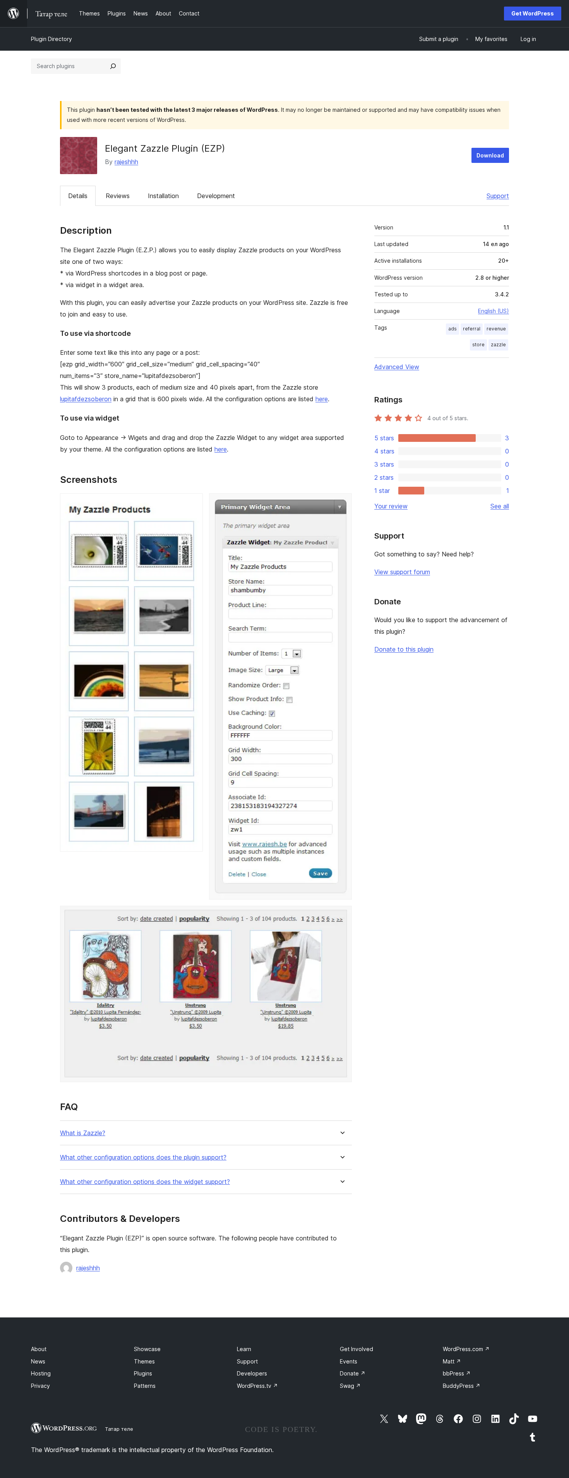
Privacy (40, 1385)
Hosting (41, 1373)
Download (490, 155)
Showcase (147, 1349)
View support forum (402, 572)
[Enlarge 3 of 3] (341, 916)
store (478, 344)
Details (77, 196)
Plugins (143, 1373)
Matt (452, 1361)
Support (498, 196)
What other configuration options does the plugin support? (143, 1157)
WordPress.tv (257, 1385)
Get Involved (356, 1349)
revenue (496, 329)
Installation (163, 196)
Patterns (145, 1385)
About (38, 1349)
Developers (252, 1373)
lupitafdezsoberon (85, 399)
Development (216, 196)
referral (471, 329)
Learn (244, 1349)
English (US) (493, 311)
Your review (391, 506)
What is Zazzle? (82, 1133)
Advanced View (396, 367)
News (38, 1361)
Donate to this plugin (404, 649)
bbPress (457, 1373)
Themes (144, 1361)
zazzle (498, 344)
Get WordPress (532, 13)
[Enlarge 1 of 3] (192, 504)
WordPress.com (466, 1349)
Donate (352, 1373)
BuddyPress (461, 1385)
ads (452, 329)
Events (348, 1361)
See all (499, 506)
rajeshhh (126, 162)
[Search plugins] (113, 66)
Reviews (118, 196)
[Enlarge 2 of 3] (341, 504)
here (321, 399)
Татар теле (119, 1429)
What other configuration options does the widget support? (145, 1181)
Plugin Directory (51, 39)
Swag (350, 1385)
